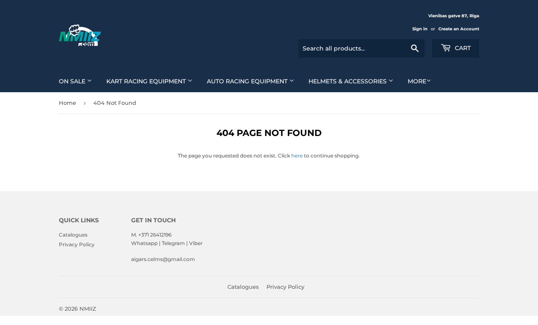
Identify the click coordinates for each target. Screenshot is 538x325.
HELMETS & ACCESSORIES (348, 81)
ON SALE (73, 81)
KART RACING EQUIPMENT (146, 81)
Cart (462, 48)
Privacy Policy (77, 244)
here (297, 155)
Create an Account (458, 29)
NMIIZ (87, 308)
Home (67, 102)
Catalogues (73, 235)
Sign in (419, 29)
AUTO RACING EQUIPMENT (248, 81)
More (417, 81)
